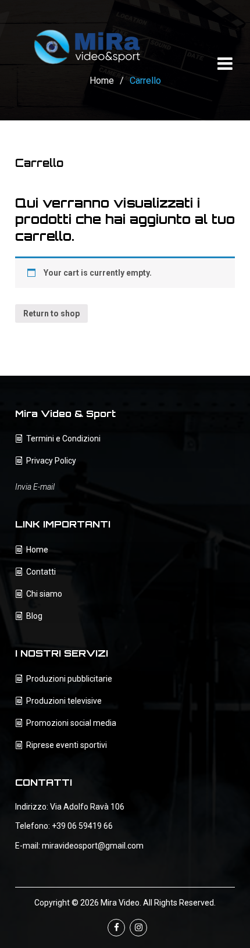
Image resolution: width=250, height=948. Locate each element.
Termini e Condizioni (63, 438)
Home (37, 549)
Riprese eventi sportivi (66, 745)
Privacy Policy (51, 460)
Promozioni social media (71, 723)
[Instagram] (138, 927)
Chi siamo (44, 593)
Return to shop (51, 313)
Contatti (41, 571)
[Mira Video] (87, 43)
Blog (34, 616)
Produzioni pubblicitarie (69, 678)
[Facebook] (116, 927)
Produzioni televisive (64, 700)
